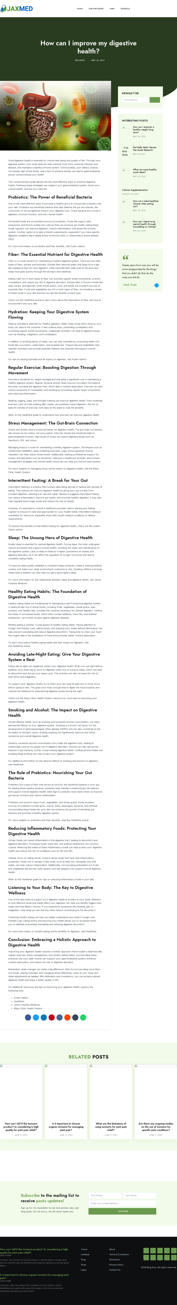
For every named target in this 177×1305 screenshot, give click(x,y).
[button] (174, 8)
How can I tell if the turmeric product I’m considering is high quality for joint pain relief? (21, 1127)
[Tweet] (157, 285)
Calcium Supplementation (135, 190)
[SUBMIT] (155, 100)
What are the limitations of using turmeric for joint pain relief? (111, 1127)
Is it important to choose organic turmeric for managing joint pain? (66, 1127)
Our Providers (96, 8)
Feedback (125, 8)
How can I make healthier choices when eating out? (146, 203)
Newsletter (130, 93)
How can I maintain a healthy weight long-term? (143, 129)
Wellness (80, 60)
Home (80, 8)
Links (112, 8)
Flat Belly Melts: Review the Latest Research (144, 149)
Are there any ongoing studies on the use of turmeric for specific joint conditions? (156, 1127)
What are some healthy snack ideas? (145, 171)
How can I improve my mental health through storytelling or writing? (144, 224)
